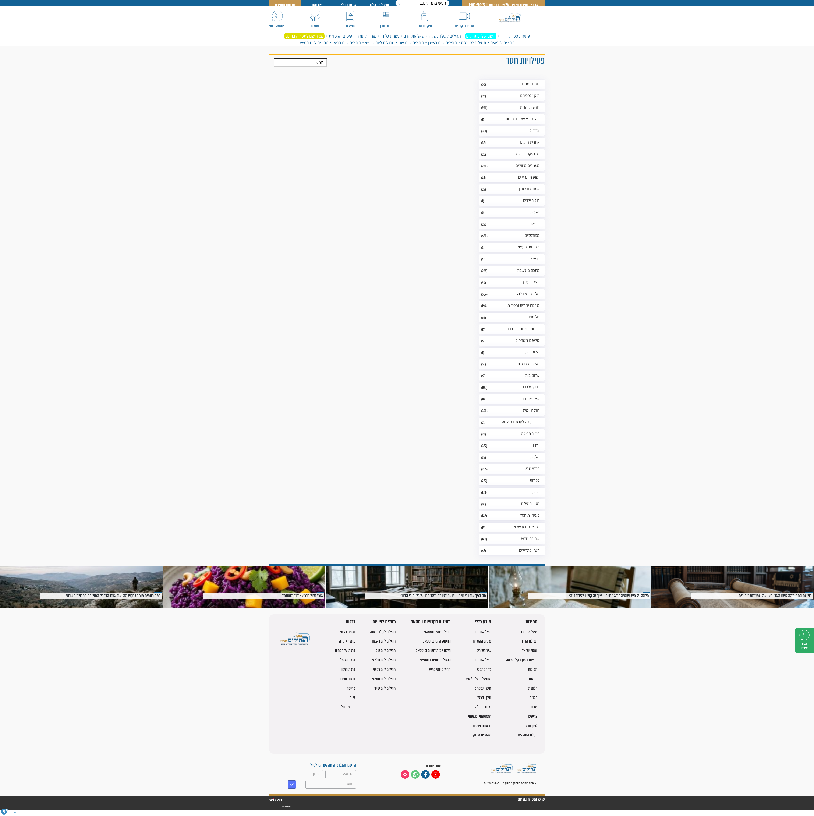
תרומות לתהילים (285, 4)
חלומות (532, 688)
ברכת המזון (348, 669)
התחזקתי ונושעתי (479, 716)
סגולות (533, 679)
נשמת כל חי (390, 36)
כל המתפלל (484, 669)
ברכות (350, 622)
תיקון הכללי (484, 698)
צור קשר (316, 4)
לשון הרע (531, 726)
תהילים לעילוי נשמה (445, 36)
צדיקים (532, 716)
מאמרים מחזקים (480, 735)
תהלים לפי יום (384, 622)
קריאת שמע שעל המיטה (521, 660)
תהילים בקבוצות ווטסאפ (431, 622)
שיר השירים (483, 650)
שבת (534, 707)
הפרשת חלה (347, 707)
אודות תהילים (348, 4)
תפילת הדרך (529, 641)
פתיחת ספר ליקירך (515, 36)
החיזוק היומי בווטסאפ (437, 641)
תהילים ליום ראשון (442, 42)
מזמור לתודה (366, 36)
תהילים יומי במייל (440, 669)
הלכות (533, 698)
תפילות (531, 622)
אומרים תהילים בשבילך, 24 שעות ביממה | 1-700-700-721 (503, 4)
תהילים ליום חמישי (314, 42)
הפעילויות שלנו (379, 4)
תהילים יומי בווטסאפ (437, 632)
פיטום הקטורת (340, 36)
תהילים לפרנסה (473, 42)
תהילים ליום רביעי (347, 42)
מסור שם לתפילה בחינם (304, 36)
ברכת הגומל (347, 660)
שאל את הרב (414, 36)
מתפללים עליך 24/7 (478, 679)
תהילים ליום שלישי (379, 42)
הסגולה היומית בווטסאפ (435, 660)
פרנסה (351, 688)
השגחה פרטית (482, 726)
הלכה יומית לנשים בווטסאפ (433, 650)
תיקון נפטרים (482, 688)
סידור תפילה (483, 707)
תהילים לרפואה (502, 42)
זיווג (352, 698)
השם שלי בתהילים (480, 36)
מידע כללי (483, 622)
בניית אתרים (286, 806)
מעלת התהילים (527, 735)
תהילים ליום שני (411, 42)
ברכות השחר (347, 679)
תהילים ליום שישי (385, 688)
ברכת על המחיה (345, 650)
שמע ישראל (529, 650)
